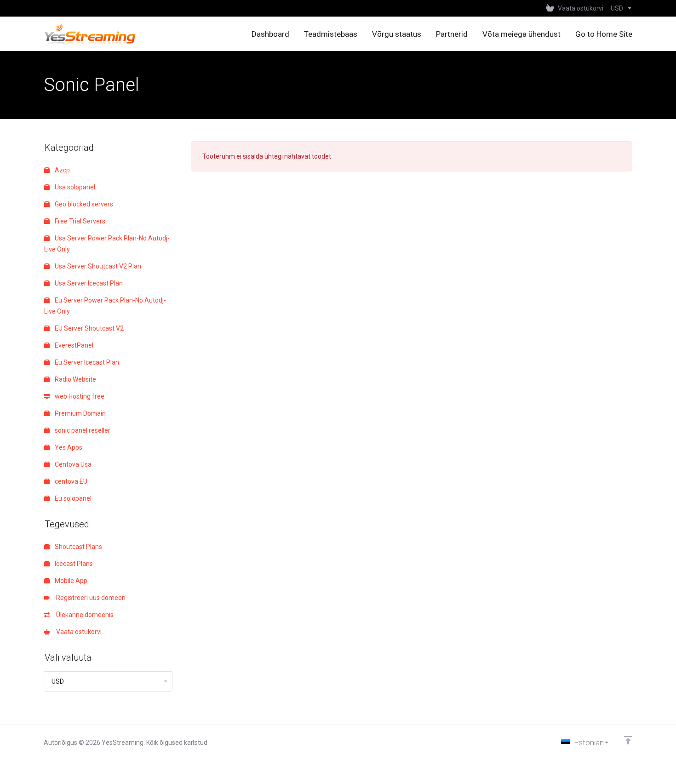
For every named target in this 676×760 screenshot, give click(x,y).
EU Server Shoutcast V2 (88, 328)
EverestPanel (73, 345)
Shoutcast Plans (77, 546)
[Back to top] (628, 740)
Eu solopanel (72, 498)
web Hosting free (78, 396)
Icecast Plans (73, 563)
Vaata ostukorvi (77, 631)
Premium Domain (79, 413)
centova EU (70, 481)
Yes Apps (67, 447)
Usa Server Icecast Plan (88, 283)
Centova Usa (72, 464)
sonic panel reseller (81, 430)
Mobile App (70, 580)
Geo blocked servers (83, 204)
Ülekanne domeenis (83, 614)
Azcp (61, 170)
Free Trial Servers (79, 221)
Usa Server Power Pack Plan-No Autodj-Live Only (107, 243)
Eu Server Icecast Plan (86, 362)
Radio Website (74, 379)
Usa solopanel (74, 187)
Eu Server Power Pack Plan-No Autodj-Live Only (105, 306)
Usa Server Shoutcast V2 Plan (97, 266)
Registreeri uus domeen (89, 597)
